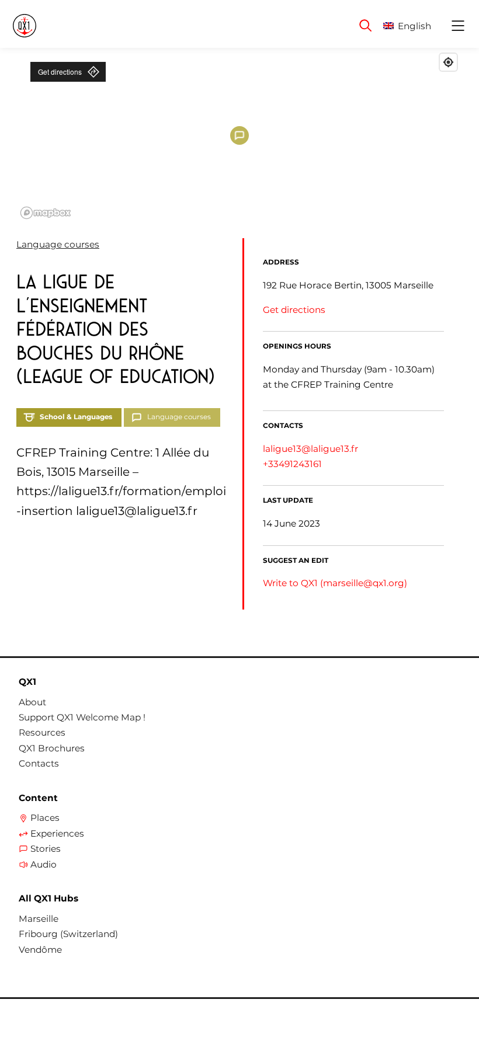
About (32, 702)
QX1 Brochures (52, 748)
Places (45, 818)
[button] (416, 26)
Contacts (39, 763)
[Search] (365, 26)
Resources (42, 732)
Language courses (57, 244)
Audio (43, 864)
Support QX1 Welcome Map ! (82, 717)
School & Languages (76, 417)
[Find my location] (448, 62)
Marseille (38, 919)
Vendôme (40, 950)
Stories (45, 849)
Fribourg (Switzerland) (68, 934)
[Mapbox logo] (45, 213)
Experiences (57, 833)
